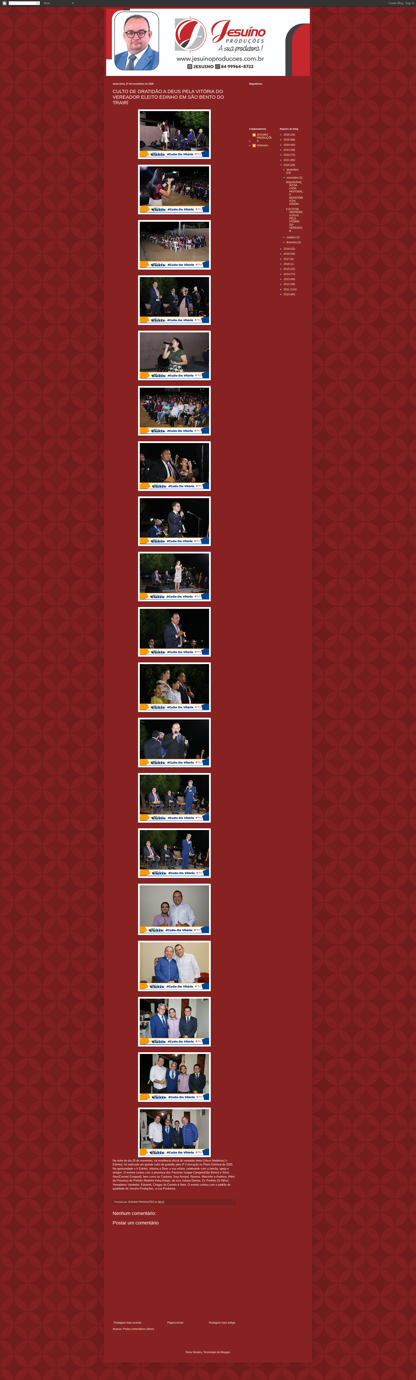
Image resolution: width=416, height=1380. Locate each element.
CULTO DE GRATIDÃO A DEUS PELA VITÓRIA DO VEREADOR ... (294, 220)
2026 (287, 134)
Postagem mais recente (127, 1322)
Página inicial (175, 1322)
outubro (291, 237)
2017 (287, 259)
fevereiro (292, 242)
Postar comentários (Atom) (138, 1329)
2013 (287, 279)
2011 (287, 289)
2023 (287, 149)
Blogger (225, 1352)
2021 (287, 160)
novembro (293, 177)
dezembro (293, 169)
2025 (287, 139)
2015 (287, 269)
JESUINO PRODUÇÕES (264, 138)
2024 (287, 144)
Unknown (262, 145)
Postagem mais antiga (222, 1322)
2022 (287, 154)
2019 (287, 248)
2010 (287, 294)
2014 (287, 274)
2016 (287, 264)
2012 (287, 284)
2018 (287, 253)
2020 (287, 165)
